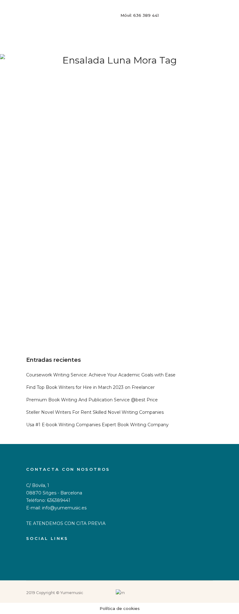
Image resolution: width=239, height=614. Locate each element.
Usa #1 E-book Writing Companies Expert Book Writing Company (97, 424)
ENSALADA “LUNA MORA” (67, 303)
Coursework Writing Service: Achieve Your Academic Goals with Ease (101, 375)
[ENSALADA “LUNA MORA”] (119, 181)
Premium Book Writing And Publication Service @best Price (92, 400)
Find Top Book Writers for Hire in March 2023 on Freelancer (90, 387)
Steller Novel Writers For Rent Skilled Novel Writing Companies (95, 412)
